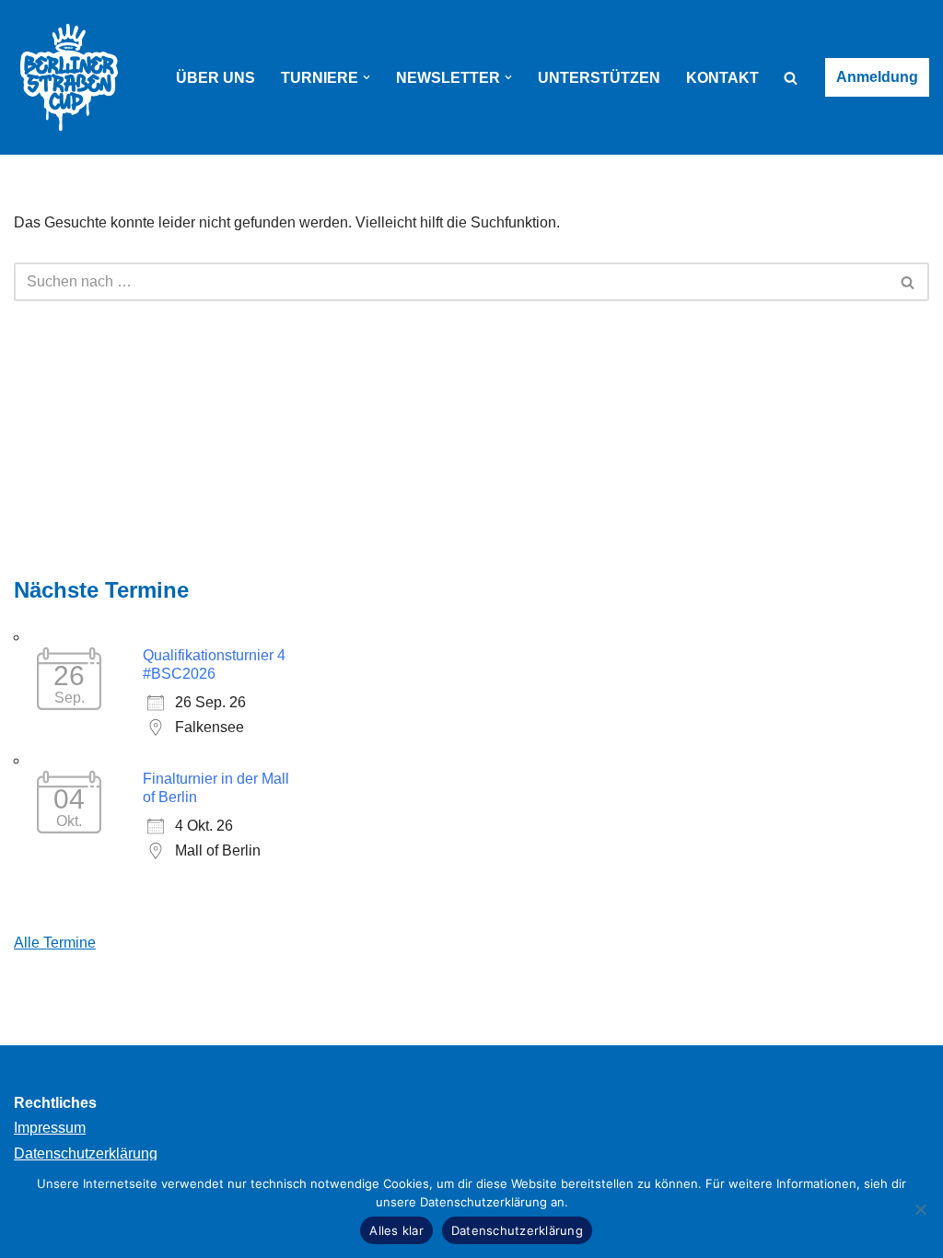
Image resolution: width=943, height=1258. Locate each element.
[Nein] (920, 1209)
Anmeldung (877, 77)
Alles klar (396, 1230)
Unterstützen (599, 78)
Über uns (215, 78)
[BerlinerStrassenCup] (69, 77)
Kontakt (722, 78)
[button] (366, 77)
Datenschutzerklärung (85, 1153)
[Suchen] (790, 78)
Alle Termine (55, 942)
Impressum (50, 1128)
